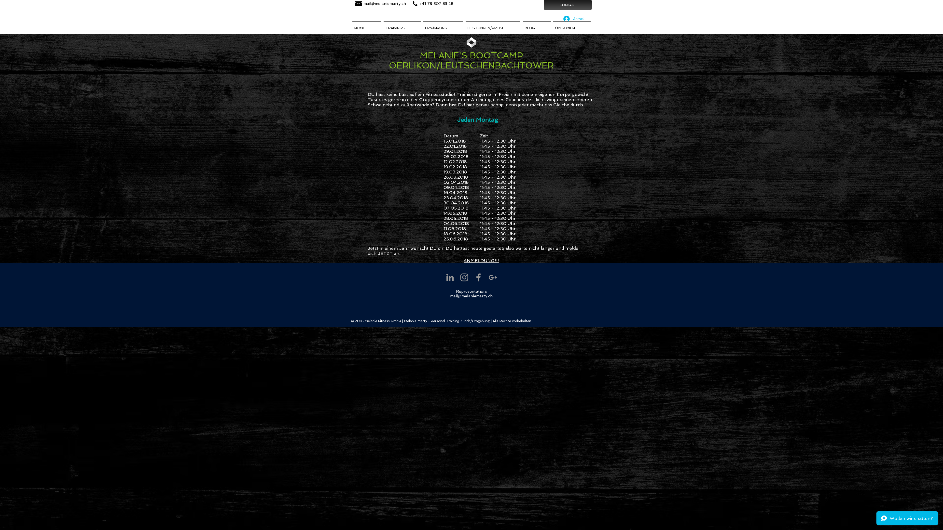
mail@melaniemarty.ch (384, 3)
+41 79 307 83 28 (436, 3)
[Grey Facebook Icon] (478, 277)
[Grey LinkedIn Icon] (450, 277)
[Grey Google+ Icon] (492, 277)
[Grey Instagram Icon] (464, 277)
